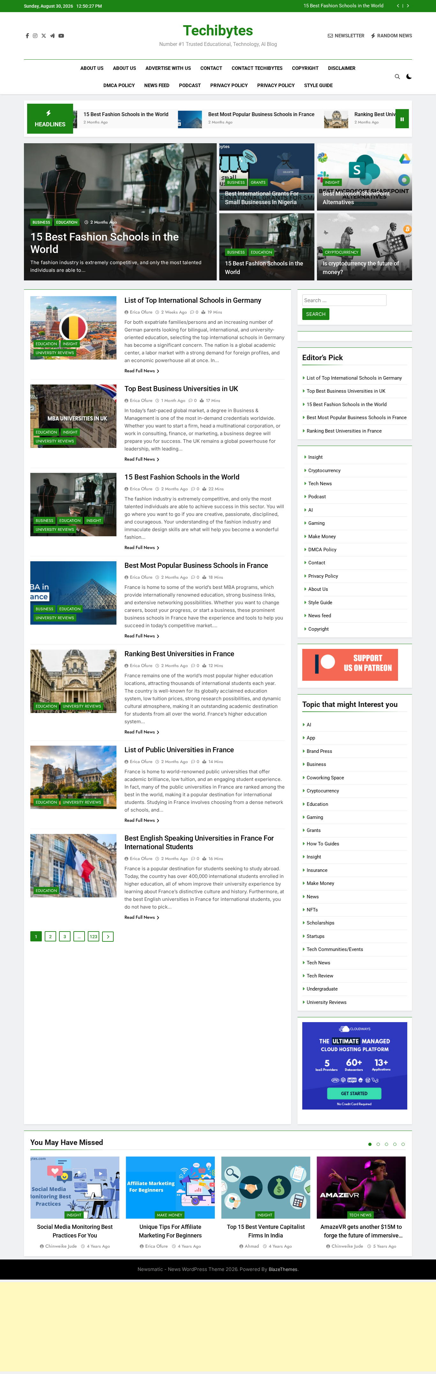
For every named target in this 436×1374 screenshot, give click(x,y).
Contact (211, 68)
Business (41, 222)
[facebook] (27, 36)
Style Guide (318, 85)
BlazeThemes (283, 1269)
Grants (258, 182)
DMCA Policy (119, 85)
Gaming (316, 523)
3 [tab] (386, 1144)
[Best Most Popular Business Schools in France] (138, 123)
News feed (156, 85)
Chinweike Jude (61, 1246)
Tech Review (320, 976)
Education (66, 222)
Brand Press (319, 751)
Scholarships (321, 923)
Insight (332, 182)
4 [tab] (394, 1144)
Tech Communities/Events (335, 949)
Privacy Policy (229, 85)
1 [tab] (370, 1144)
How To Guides (323, 844)
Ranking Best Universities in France (342, 114)
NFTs (312, 910)
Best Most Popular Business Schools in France (209, 114)
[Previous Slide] (398, 6)
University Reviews (55, 353)
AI (310, 510)
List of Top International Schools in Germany (192, 300)
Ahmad (252, 1246)
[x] (43, 36)
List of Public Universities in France (179, 750)
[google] (52, 36)
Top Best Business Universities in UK (181, 389)
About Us (91, 68)
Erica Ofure (141, 312)
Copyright (305, 68)
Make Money (322, 536)
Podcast (190, 85)
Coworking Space (325, 778)
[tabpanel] (75, 1203)
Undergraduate (322, 989)
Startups (316, 936)
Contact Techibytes (257, 68)
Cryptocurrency (341, 252)
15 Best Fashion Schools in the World (343, 6)
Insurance (317, 870)
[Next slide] (407, 6)
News (313, 897)
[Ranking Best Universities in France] (284, 123)
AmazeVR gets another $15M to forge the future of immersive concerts (361, 1235)
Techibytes (218, 30)
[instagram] (35, 36)
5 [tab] (403, 1144)
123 (93, 936)
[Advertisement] (218, 1326)
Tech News (320, 483)
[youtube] (61, 36)
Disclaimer (342, 68)
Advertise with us (168, 68)
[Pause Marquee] (402, 118)
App (311, 738)
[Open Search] (397, 76)
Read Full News (139, 371)
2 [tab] (378, 1144)
